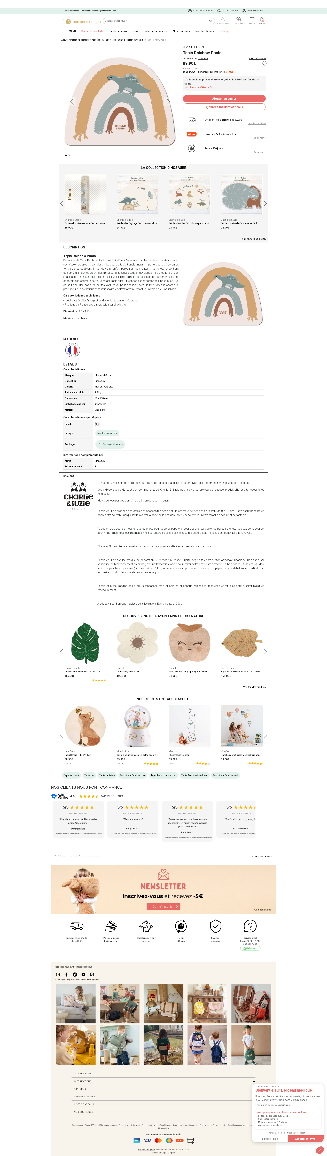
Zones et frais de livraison (129, 1125)
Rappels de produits (173, 1125)
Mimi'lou (173, 751)
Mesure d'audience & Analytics (272, 1122)
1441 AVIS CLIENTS (112, 796)
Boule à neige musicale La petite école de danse (140, 755)
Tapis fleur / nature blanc (194, 775)
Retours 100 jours (229, 11)
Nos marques (181, 31)
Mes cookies (163, 1128)
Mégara (171, 1153)
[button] (320, 1150)
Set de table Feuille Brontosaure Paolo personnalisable (248, 223)
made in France (171, 560)
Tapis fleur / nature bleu (163, 775)
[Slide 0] (66, 155)
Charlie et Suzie (73, 219)
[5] (99, 680)
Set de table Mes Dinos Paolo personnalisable (191, 223)
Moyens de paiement (108, 1125)
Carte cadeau (77, 1125)
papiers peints (172, 532)
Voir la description (257, 58)
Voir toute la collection (254, 239)
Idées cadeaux (118, 31)
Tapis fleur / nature (136, 40)
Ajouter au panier (224, 98)
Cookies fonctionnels (268, 1119)
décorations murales (205, 532)
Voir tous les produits (254, 687)
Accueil (64, 40)
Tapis (107, 40)
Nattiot (120, 668)
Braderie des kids (92, 31)
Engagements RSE (255, 11)
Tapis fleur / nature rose (133, 775)
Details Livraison (257, 123)
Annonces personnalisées (270, 1125)
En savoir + (260, 137)
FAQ (162, 1125)
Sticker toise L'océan (179, 755)
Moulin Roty (123, 751)
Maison (73, 40)
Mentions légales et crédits (216, 1125)
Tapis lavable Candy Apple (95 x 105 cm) (188, 671)
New (135, 31)
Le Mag (224, 31)
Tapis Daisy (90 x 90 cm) (128, 671)
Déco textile (97, 40)
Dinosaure (203, 58)
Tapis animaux (71, 775)
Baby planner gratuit (203, 11)
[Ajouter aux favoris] (264, 63)
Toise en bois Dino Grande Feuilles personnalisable (90, 223)
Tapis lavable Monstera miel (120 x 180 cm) (242, 671)
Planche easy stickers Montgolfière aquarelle (243, 755)
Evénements (164, 603)
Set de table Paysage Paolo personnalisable (138, 223)
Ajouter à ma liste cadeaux (224, 107)
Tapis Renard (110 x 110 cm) (78, 755)
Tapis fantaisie (118, 40)
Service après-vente (150, 1125)
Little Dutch (70, 751)
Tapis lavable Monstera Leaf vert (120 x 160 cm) (88, 671)
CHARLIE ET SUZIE (194, 47)
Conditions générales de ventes (241, 1125)
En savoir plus (270, 1138)
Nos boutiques (205, 31)
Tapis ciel (89, 775)
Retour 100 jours (92, 1125)
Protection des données (193, 1125)
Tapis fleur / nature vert (225, 775)
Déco (179, 603)
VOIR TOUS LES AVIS (262, 856)
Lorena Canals (72, 668)
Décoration (84, 40)
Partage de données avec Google (274, 1116)
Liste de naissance (156, 31)
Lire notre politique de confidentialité (272, 1105)
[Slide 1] (68, 155)
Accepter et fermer (305, 1138)
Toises (101, 528)
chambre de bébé (189, 511)
